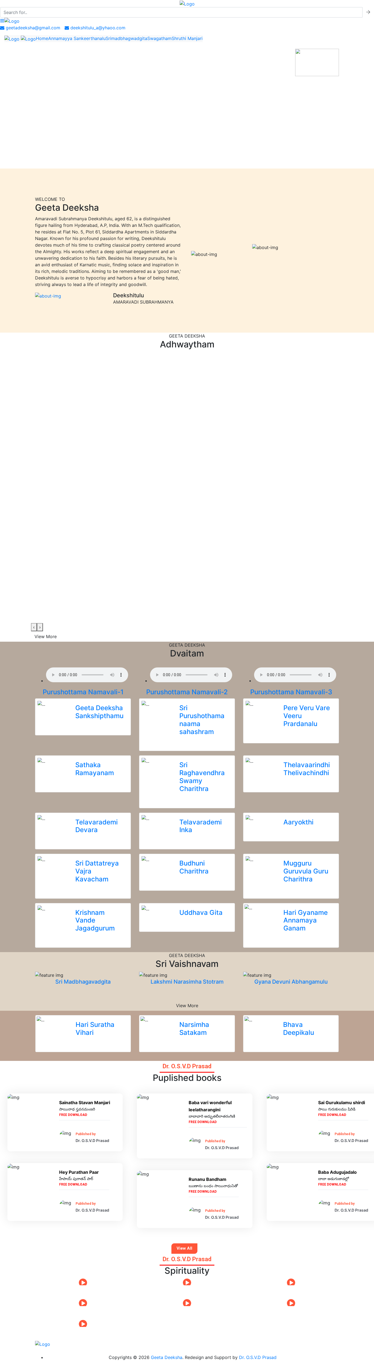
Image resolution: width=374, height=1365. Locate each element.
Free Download (73, 1115)
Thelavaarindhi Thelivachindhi (306, 769)
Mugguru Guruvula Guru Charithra (305, 871)
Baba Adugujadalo (337, 1172)
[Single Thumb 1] (48, 295)
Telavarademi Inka (200, 826)
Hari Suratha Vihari (95, 1028)
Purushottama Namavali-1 (83, 692)
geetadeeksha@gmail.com (32, 27)
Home (42, 38)
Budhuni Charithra (194, 867)
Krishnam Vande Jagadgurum (95, 920)
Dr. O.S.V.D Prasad (258, 1357)
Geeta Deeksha (166, 1357)
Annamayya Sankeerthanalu (77, 38)
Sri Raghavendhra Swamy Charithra (202, 776)
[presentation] (34, 627)
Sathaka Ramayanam (94, 769)
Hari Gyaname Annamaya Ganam (305, 920)
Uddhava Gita (201, 912)
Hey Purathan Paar (79, 1172)
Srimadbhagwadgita (126, 38)
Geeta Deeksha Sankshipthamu (99, 712)
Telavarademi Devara (96, 826)
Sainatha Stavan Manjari (84, 1102)
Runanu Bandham (207, 1179)
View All (184, 1248)
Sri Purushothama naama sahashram (202, 719)
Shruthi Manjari (187, 38)
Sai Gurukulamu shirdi (341, 1102)
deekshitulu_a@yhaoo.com (97, 27)
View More (45, 636)
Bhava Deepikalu (298, 1028)
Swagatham (159, 38)
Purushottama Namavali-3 (291, 692)
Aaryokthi (298, 822)
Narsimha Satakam (194, 1028)
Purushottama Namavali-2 (187, 692)
